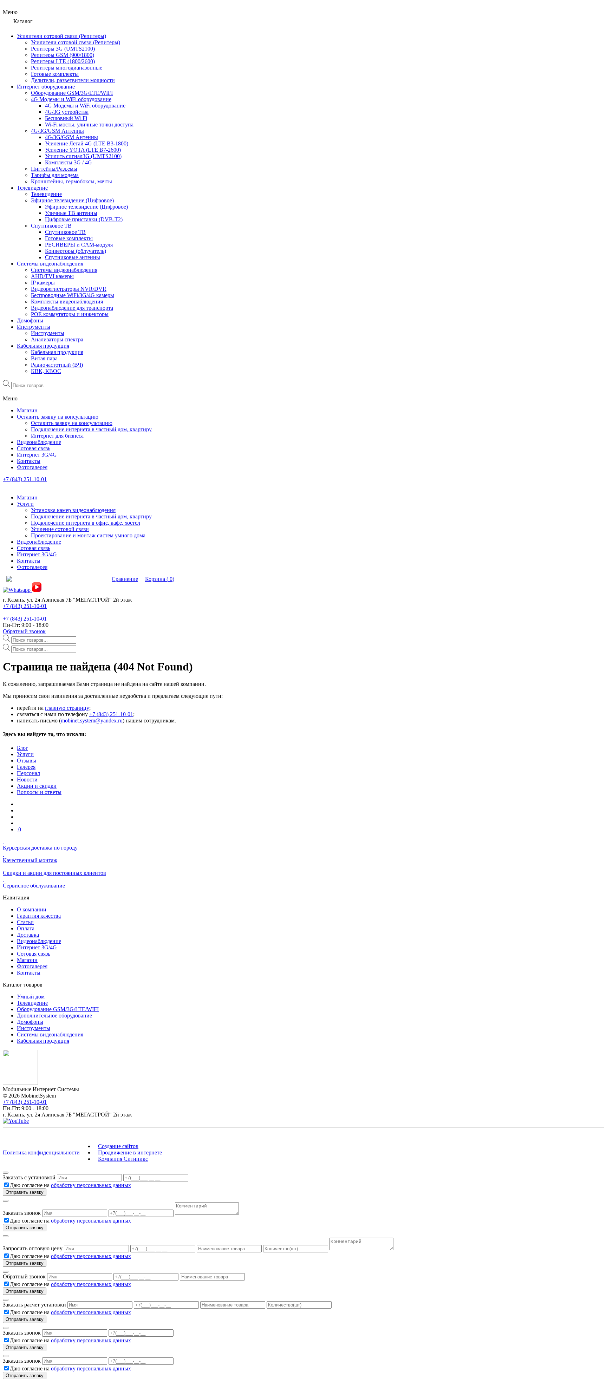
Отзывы (26, 761)
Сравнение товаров (83, 579)
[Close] (5, 1173)
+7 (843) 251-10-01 (25, 479)
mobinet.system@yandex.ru (92, 720)
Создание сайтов (118, 1146)
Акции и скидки (37, 786)
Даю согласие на (70, 1185)
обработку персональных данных (91, 1185)
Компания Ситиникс (123, 1159)
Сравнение (125, 579)
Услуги (25, 754)
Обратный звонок (24, 631)
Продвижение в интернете (130, 1152)
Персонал (28, 773)
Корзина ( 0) (159, 579)
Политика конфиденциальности (41, 1152)
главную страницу (67, 708)
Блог (22, 748)
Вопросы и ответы (39, 792)
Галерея (26, 767)
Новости (27, 779)
